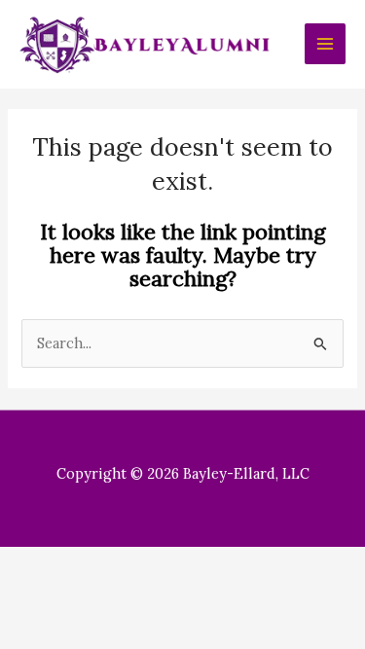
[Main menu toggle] (325, 43)
